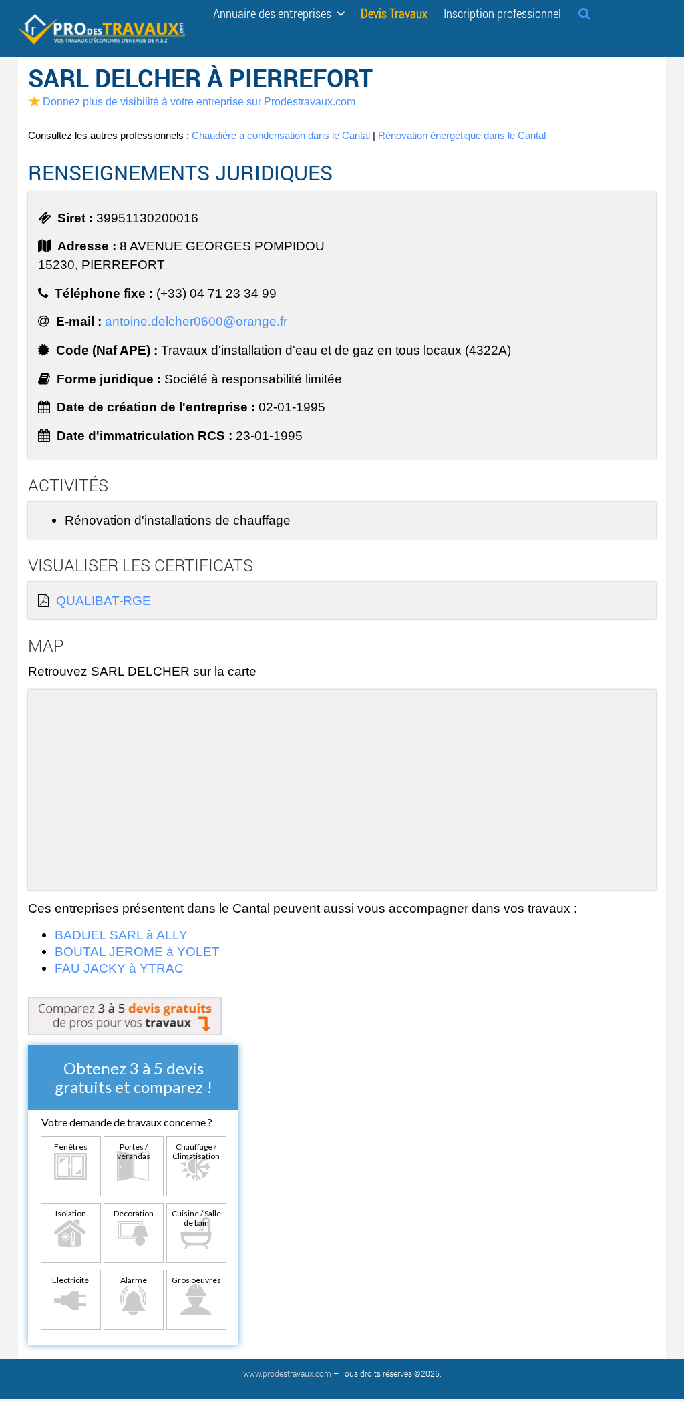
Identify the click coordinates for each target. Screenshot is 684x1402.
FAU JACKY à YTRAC (119, 968)
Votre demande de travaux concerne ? (126, 1122)
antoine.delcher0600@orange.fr (196, 321)
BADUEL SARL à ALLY (121, 934)
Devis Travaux (394, 12)
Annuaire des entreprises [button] (275, 12)
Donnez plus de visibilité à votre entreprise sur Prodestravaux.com (199, 101)
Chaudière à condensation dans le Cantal (281, 135)
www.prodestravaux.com (287, 1373)
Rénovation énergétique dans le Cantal (462, 135)
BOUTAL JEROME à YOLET (137, 951)
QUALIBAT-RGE (103, 600)
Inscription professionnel (502, 12)
